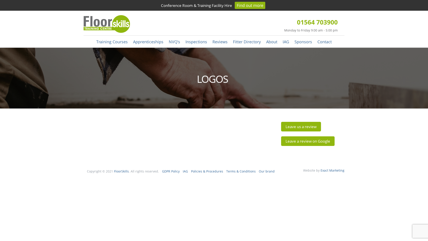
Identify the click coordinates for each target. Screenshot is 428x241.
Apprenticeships (148, 41)
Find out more (250, 5)
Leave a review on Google (308, 141)
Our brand (267, 171)
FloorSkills (121, 171)
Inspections (196, 41)
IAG (286, 41)
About (271, 41)
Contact (324, 41)
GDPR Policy (171, 171)
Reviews (220, 41)
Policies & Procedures (207, 171)
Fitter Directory (247, 41)
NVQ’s (174, 41)
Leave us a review (301, 126)
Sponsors (303, 41)
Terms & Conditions (241, 171)
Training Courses (112, 41)
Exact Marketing (332, 170)
